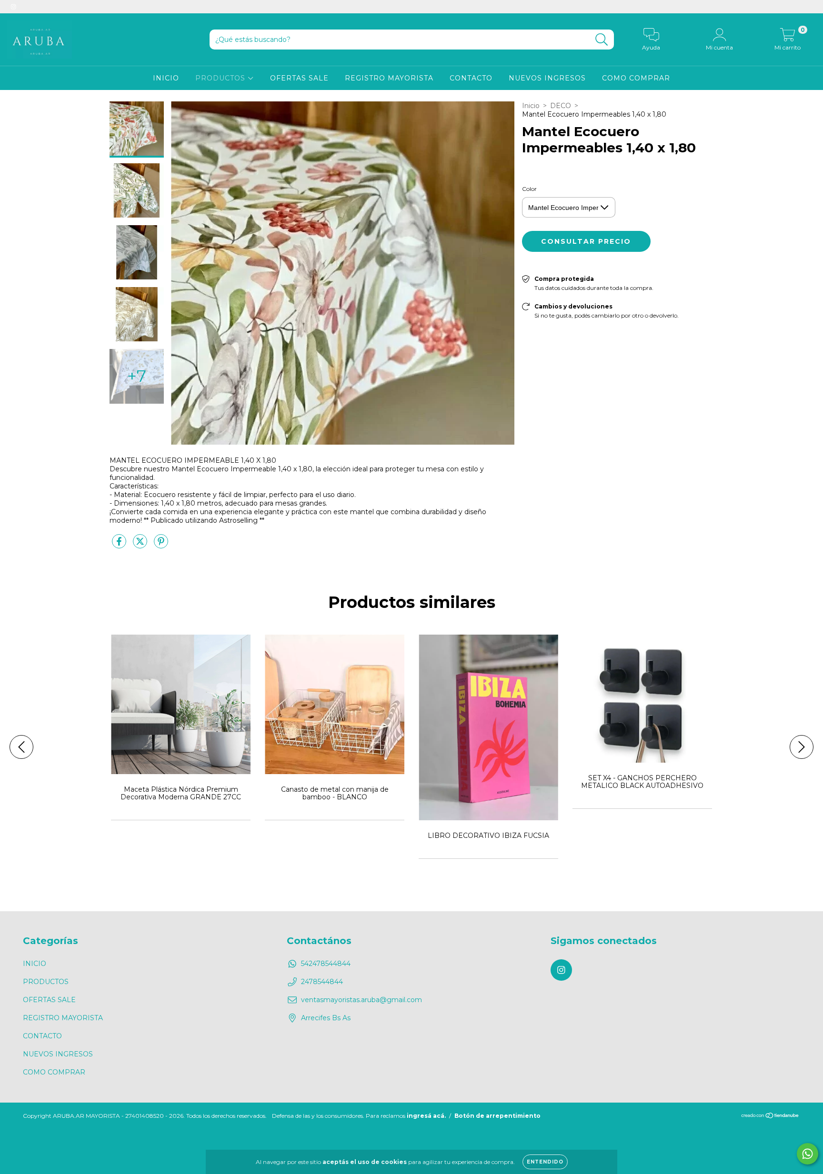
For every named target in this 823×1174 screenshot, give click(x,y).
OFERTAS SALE (299, 78)
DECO (560, 105)
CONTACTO (471, 78)
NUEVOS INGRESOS (547, 78)
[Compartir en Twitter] (141, 545)
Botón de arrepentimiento (497, 1115)
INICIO (166, 78)
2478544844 (322, 981)
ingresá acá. (426, 1115)
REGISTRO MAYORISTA (389, 78)
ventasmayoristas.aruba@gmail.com (361, 999)
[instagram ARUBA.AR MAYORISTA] (13, 6)
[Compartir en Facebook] (120, 545)
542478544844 (326, 963)
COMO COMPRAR (636, 78)
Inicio (531, 105)
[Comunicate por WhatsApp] (807, 1153)
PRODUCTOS (221, 78)
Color (529, 188)
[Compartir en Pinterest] (161, 545)
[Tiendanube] (770, 1116)
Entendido (545, 1162)
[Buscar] (602, 40)
